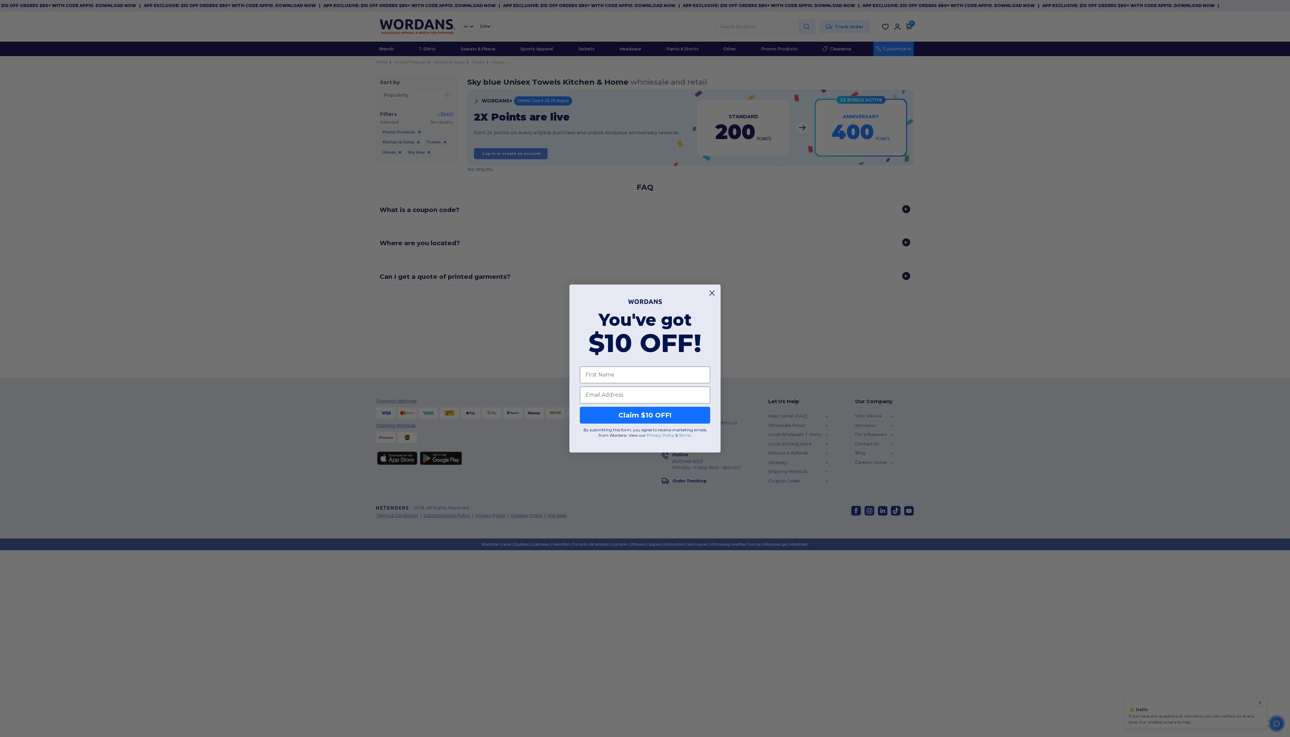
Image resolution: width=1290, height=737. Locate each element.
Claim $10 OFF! (645, 415)
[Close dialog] (712, 293)
